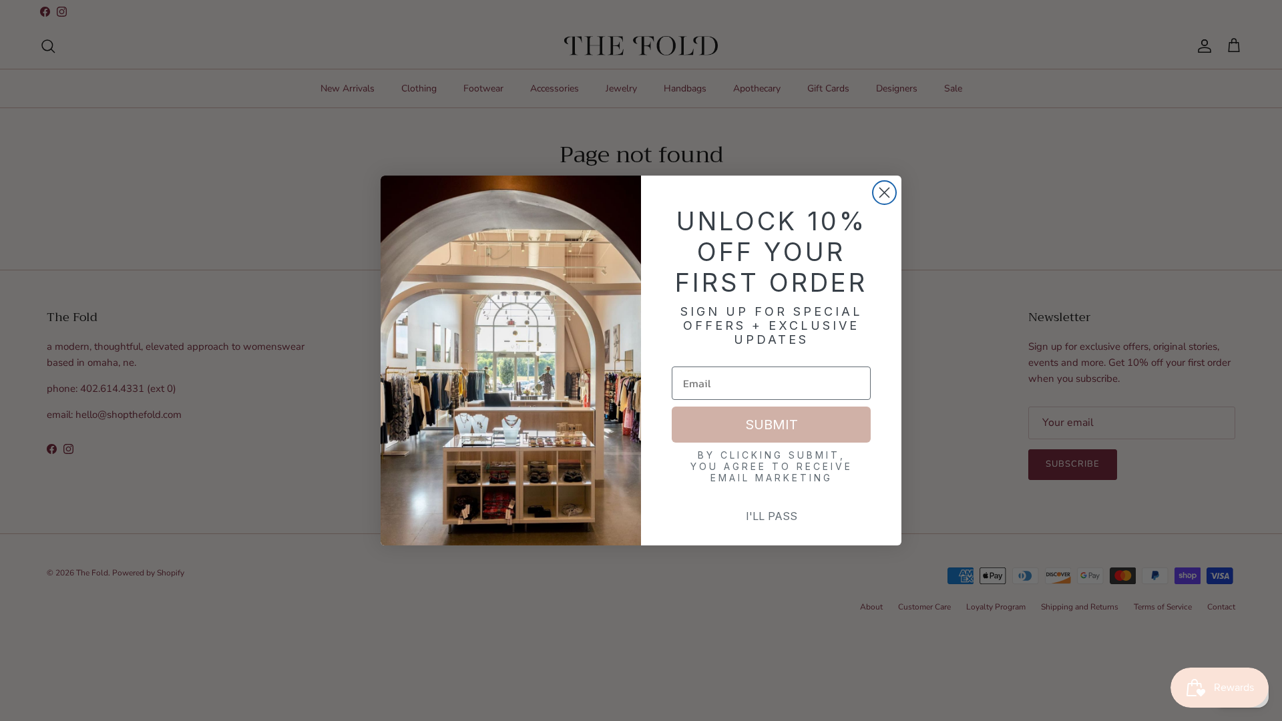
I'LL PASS (771, 516)
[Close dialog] (884, 192)
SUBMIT (771, 425)
